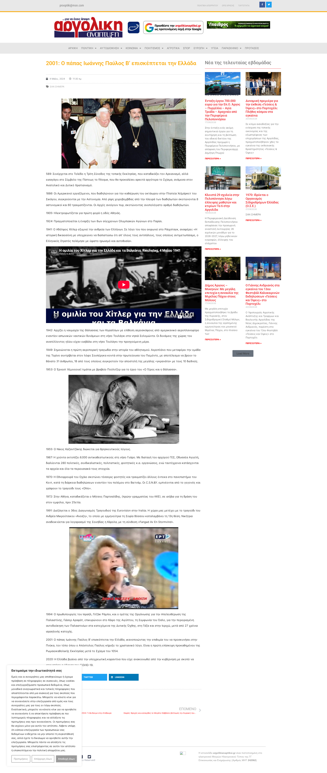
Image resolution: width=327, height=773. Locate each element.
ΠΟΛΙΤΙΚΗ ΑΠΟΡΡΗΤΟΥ (207, 5)
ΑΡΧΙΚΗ (73, 48)
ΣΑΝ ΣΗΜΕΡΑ (57, 86)
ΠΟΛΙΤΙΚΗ (87, 48)
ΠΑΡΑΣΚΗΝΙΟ (230, 48)
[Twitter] (269, 4)
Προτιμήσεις (21, 758)
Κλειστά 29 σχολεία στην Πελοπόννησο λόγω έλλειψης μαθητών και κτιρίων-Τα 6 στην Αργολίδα (222, 202)
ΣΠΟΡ (186, 48)
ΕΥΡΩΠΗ (199, 48)
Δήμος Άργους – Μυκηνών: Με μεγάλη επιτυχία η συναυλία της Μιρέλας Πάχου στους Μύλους (221, 293)
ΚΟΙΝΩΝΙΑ (132, 48)
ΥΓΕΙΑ (214, 48)
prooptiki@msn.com (72, 5)
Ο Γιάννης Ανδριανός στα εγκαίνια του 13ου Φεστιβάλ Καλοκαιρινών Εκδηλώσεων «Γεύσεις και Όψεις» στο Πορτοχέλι (262, 294)
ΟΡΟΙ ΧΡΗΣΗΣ (228, 5)
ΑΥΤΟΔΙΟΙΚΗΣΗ (109, 48)
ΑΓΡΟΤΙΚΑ (173, 48)
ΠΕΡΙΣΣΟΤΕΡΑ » (213, 158)
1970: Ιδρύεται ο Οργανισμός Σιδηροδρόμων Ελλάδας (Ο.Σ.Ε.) (262, 200)
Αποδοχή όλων (66, 758)
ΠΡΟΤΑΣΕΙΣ (252, 48)
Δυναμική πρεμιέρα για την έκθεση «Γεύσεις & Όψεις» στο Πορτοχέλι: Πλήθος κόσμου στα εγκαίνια (262, 108)
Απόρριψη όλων (43, 758)
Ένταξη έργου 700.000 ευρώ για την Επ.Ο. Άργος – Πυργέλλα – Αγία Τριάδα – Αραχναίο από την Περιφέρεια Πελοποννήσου (222, 110)
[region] (44, 715)
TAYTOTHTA (244, 5)
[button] (92, 677)
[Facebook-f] (262, 4)
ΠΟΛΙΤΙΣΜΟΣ (152, 48)
